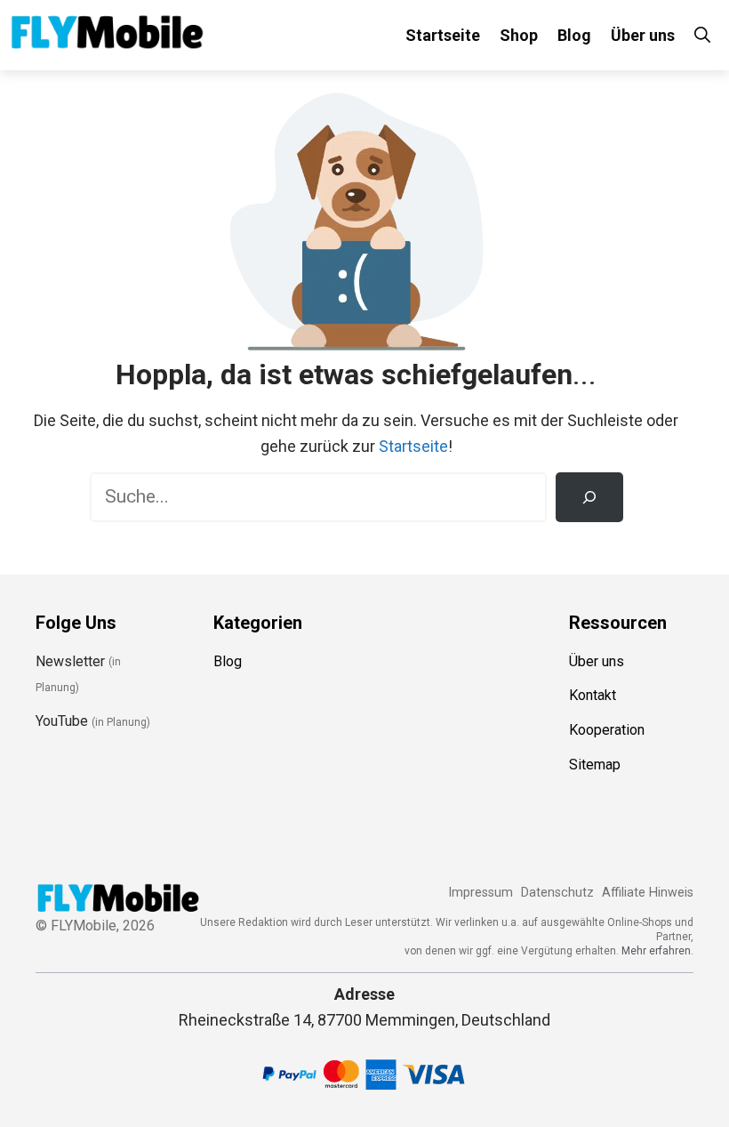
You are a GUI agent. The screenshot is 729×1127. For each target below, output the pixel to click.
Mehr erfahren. (657, 951)
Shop (519, 35)
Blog (574, 35)
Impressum (480, 892)
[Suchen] (589, 497)
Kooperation (607, 729)
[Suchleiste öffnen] (702, 35)
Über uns (643, 35)
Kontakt (592, 695)
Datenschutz (557, 892)
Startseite (442, 35)
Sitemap (595, 764)
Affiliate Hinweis (647, 892)
